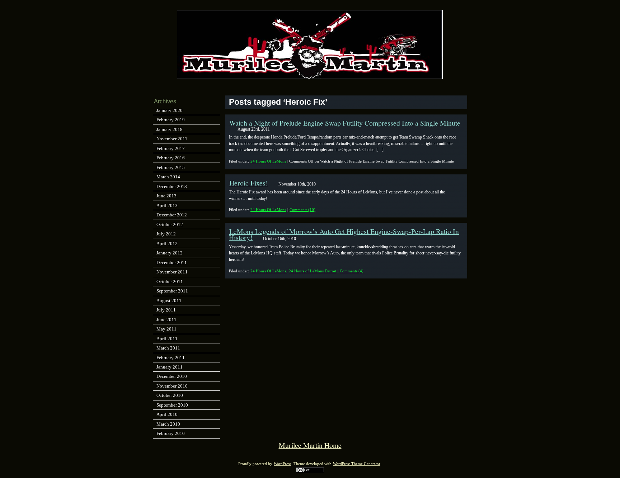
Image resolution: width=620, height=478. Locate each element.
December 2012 (171, 214)
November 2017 (172, 138)
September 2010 (172, 405)
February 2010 (170, 433)
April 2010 (167, 414)
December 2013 (171, 186)
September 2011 (172, 291)
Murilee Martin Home (310, 445)
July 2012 (166, 233)
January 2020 (169, 110)
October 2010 (169, 395)
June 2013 (166, 195)
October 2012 (169, 224)
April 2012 (167, 243)
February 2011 (170, 357)
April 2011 (167, 338)
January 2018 (169, 129)
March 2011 (168, 348)
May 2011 (166, 329)
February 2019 (170, 119)
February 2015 (170, 167)
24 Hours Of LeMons (268, 161)
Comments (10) (302, 209)
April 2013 (167, 205)
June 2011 (166, 319)
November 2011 (172, 272)
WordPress (282, 464)
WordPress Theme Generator (356, 464)
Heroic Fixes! (248, 183)
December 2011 (171, 262)
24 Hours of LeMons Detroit (312, 271)
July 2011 (166, 310)
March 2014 (168, 176)
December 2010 (171, 376)
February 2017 (170, 148)
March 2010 (168, 424)
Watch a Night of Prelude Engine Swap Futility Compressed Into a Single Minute (344, 123)
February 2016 (170, 157)
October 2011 (169, 281)
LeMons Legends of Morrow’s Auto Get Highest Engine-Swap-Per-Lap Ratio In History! (344, 234)
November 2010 (172, 386)
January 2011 (169, 367)
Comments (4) (351, 271)
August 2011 (169, 300)
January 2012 (169, 253)
